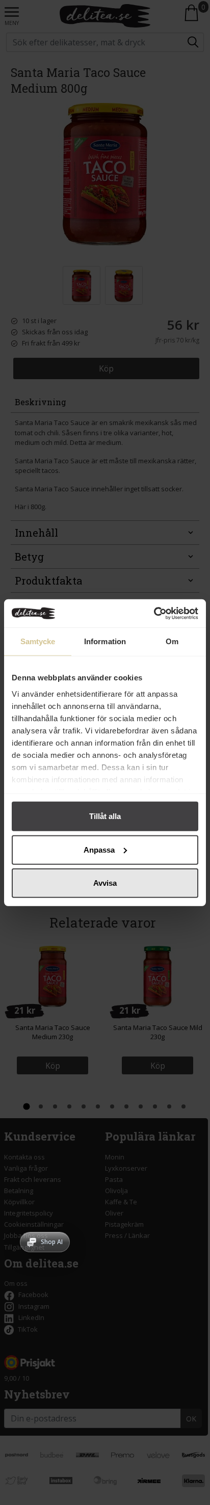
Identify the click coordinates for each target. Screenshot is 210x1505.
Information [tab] (105, 641)
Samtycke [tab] (38, 641)
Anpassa (99, 849)
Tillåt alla (105, 816)
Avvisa (105, 883)
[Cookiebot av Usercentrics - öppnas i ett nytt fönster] (153, 613)
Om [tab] (172, 641)
